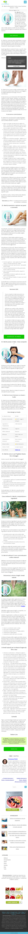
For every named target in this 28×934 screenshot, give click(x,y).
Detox (5, 863)
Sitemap (23, 913)
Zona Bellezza (15, 932)
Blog (5, 867)
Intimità (5, 865)
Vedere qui (17, 449)
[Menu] (25, 2)
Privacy (7, 913)
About (11, 755)
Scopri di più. (18, 63)
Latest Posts (16, 755)
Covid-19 (14, 914)
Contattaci (18, 913)
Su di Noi (12, 913)
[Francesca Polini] (5, 764)
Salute (5, 861)
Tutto (5, 868)
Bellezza (6, 858)
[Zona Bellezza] (5, 4)
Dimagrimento (7, 859)
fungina (23, 606)
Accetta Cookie (16, 66)
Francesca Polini (13, 759)
